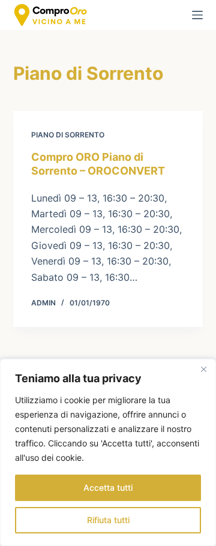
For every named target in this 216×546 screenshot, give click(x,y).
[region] (108, 452)
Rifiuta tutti (108, 520)
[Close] (203, 369)
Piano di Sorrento (67, 134)
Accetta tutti (108, 487)
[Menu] (197, 15)
